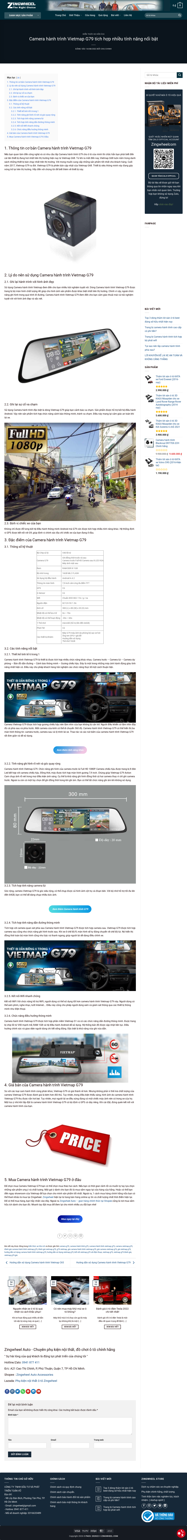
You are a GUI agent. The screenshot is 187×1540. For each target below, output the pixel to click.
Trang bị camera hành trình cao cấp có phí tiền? (163, 329)
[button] (178, 5)
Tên (10, 1440)
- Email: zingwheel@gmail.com (20, 1505)
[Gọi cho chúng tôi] (22, 1391)
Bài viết (115, 15)
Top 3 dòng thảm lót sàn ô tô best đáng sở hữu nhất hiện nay (162, 320)
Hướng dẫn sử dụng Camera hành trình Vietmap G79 (103, 1262)
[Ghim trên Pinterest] (75, 1236)
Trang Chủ (60, 15)
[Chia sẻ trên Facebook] (59, 1236)
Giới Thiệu (74, 15)
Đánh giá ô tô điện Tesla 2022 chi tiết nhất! (112, 1310)
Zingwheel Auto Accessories (34, 1374)
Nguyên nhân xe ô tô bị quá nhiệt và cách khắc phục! (28, 1310)
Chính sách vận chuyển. (62, 1492)
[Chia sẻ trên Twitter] (65, 1236)
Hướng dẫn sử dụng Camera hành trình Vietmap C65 (36, 1262)
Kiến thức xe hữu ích (93, 34)
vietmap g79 (108, 1252)
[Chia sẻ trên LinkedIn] (80, 1236)
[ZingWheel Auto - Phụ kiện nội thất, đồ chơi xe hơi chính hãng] (21, 5)
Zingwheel (48, 1197)
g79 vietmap (62, 1249)
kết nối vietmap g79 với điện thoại (88, 1252)
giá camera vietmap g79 (107, 1249)
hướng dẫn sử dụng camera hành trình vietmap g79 (25, 1252)
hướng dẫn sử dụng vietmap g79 (60, 1252)
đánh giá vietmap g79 (47, 1249)
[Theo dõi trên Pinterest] (28, 1391)
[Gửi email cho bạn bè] (70, 1236)
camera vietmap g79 (124, 1246)
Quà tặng (103, 15)
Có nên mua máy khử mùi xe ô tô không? (70, 1310)
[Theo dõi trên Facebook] (7, 1391)
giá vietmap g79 (124, 1249)
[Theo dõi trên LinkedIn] (33, 1391)
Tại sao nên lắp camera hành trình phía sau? (162, 348)
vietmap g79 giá (10, 1255)
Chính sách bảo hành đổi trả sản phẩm (70, 1497)
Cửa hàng (90, 15)
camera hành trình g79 (79, 1246)
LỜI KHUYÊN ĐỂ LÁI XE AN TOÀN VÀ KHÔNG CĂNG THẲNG (163, 357)
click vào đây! (166, 204)
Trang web (99, 1440)
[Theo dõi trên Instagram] (12, 1391)
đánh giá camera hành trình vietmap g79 (20, 1249)
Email (53, 1440)
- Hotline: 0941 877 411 (16, 1509)
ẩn (18, 78)
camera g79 (64, 1246)
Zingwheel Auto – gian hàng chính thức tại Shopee (86, 1201)
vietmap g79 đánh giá (122, 1252)
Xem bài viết (28, 1327)
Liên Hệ (128, 15)
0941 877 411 (31, 1362)
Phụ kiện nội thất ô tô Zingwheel (36, 1381)
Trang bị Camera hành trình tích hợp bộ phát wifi (163, 338)
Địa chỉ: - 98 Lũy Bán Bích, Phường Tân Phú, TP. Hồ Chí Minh (24, 1498)
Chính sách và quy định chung (65, 1487)
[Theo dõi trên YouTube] (38, 1391)
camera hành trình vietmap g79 (102, 1246)
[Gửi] (179, 15)
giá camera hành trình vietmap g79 (82, 1249)
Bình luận (13, 1415)
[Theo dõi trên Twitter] (17, 1391)
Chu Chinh (106, 49)
